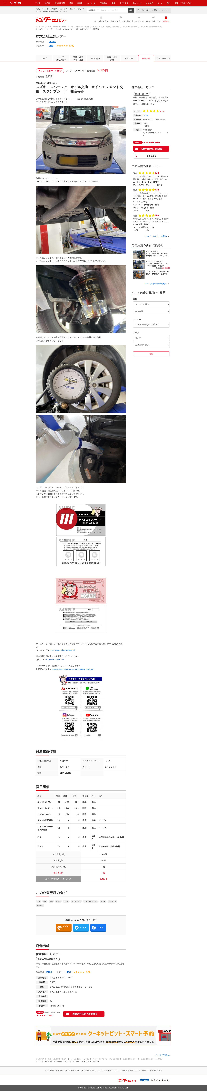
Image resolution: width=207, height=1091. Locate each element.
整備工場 (103, 3)
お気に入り (144, 10)
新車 (71, 3)
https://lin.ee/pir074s (55, 659)
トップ (44, 58)
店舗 (156, 10)
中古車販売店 (60, 3)
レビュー (129, 58)
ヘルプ (144, 1070)
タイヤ (66, 901)
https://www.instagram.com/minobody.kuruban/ (72, 669)
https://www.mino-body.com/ (62, 650)
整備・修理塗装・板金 (78, 58)
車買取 (80, 3)
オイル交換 (139, 21)
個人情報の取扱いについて (92, 1070)
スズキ (103, 901)
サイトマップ (155, 1070)
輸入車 (47, 3)
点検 (51, 901)
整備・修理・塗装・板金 (121, 21)
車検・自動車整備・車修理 (57, 26)
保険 (168, 3)
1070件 (52, 41)
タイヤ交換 (124, 3)
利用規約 (59, 1070)
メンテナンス (76, 901)
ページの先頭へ (162, 1055)
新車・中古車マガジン (183, 3)
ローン (159, 3)
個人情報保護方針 (72, 1070)
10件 (51, 46)
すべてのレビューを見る (156, 236)
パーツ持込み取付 (101, 21)
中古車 (37, 3)
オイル (58, 901)
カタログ (149, 3)
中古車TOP (40, 26)
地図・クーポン (163, 58)
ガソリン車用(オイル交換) (80, 26)
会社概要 (50, 1070)
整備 (44, 901)
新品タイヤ (137, 3)
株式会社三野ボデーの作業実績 (152, 26)
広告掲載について (111, 1070)
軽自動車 (40, 905)
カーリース (91, 3)
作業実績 (166, 21)
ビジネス (123, 1070)
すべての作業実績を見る (156, 283)
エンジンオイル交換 (90, 901)
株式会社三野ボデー (130, 26)
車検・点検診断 (112, 58)
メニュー (164, 10)
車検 (113, 3)
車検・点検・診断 (153, 21)
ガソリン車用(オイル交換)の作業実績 (106, 26)
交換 (38, 901)
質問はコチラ (135, 1070)
